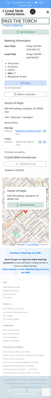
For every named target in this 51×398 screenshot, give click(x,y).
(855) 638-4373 (35, 390)
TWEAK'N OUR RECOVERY (28, 131)
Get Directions (27, 31)
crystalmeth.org (27, 163)
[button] (25, 211)
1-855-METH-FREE (21, 2)
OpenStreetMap (33, 244)
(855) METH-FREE (16, 390)
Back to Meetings (14, 25)
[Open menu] (47, 12)
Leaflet (21, 244)
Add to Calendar (26, 94)
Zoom (27, 82)
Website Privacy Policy (25, 393)
